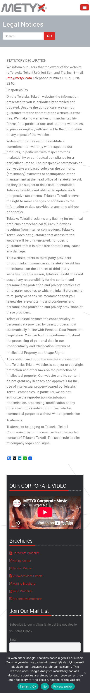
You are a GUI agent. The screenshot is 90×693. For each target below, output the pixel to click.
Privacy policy (63, 686)
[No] (84, 673)
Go (49, 36)
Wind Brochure (22, 591)
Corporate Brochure (26, 553)
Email (13, 639)
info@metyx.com (19, 78)
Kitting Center (21, 560)
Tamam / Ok (28, 686)
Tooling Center (22, 568)
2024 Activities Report (27, 576)
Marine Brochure (23, 583)
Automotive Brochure (27, 599)
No (45, 686)
